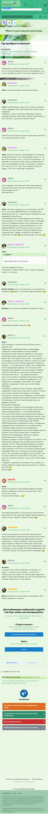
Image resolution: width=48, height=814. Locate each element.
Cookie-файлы (37, 779)
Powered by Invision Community (24, 782)
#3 (45, 101)
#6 (45, 179)
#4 (45, 129)
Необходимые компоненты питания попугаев (21, 727)
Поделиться (12, 663)
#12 (45, 336)
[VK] (9, 23)
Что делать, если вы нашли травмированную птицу (21, 706)
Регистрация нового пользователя (24, 634)
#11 (45, 319)
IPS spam (16, 789)
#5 (45, 148)
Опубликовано (18, 64)
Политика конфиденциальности (18, 779)
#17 (45, 590)
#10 (45, 302)
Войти (24, 649)
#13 (45, 480)
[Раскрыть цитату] (4, 254)
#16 (45, 561)
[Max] (4, 23)
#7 (45, 203)
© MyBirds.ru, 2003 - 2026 (11, 793)
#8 (45, 245)
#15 (45, 528)
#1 (45, 62)
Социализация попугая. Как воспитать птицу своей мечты (21, 715)
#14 (45, 506)
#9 (45, 283)
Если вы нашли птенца (12, 722)
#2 (45, 84)
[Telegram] (14, 23)
